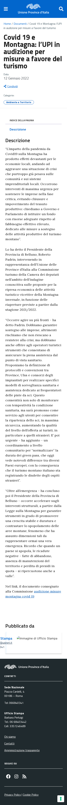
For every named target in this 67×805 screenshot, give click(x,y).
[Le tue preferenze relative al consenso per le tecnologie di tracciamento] (60, 798)
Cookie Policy (31, 794)
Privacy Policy (12, 794)
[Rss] (24, 776)
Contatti (9, 743)
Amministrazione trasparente (22, 750)
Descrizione (18, 129)
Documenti (20, 23)
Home (7, 23)
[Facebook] (8, 776)
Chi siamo (10, 736)
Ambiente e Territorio (18, 102)
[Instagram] (16, 776)
